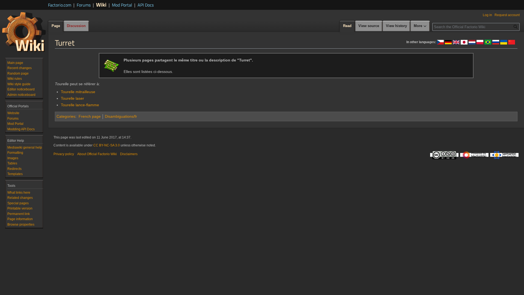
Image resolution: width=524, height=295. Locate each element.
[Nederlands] (472, 42)
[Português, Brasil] (487, 42)
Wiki (101, 4)
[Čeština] (440, 42)
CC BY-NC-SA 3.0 (106, 145)
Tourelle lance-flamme (80, 105)
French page (90, 116)
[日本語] (464, 42)
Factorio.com (59, 5)
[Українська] (503, 42)
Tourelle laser (72, 98)
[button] (420, 26)
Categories (65, 116)
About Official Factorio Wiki (97, 154)
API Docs (146, 5)
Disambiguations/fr (121, 116)
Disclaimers (129, 154)
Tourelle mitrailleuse (78, 92)
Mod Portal (122, 5)
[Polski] (480, 42)
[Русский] (495, 42)
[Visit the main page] (24, 32)
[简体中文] (511, 42)
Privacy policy (63, 154)
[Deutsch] (448, 42)
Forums (84, 5)
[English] (456, 42)
